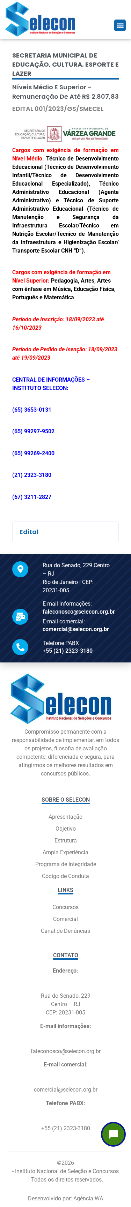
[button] (120, 25)
